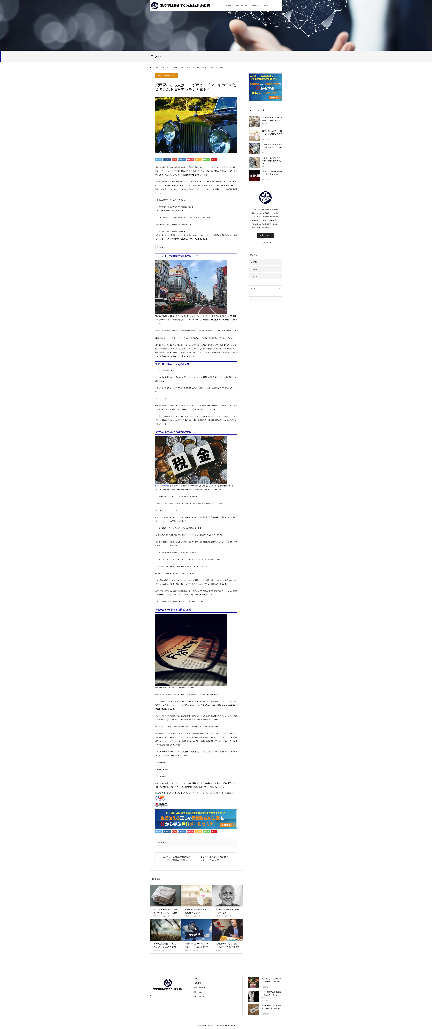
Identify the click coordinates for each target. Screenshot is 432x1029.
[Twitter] (260, 241)
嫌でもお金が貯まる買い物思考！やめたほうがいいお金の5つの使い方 (165, 913)
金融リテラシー (241, 6)
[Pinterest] (267, 241)
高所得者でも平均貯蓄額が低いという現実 (227, 911)
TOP (196, 978)
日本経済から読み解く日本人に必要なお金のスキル (196, 911)
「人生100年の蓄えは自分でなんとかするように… (271, 995)
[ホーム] (150, 67)
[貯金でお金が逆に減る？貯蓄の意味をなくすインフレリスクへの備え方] (254, 162)
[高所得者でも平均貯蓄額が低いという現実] (227, 895)
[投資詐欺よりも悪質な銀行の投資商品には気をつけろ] (253, 982)
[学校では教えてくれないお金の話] (181, 6)
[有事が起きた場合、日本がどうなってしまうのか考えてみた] (165, 930)
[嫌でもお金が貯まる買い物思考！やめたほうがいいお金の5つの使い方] (165, 895)
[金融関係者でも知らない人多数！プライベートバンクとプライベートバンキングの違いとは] (254, 148)
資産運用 (255, 6)
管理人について (265, 235)
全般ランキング (160, 807)
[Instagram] (264, 241)
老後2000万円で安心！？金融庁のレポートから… (272, 119)
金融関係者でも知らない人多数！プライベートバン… (272, 147)
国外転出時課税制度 (162, 486)
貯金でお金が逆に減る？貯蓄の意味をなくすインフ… (272, 161)
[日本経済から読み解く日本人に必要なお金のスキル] (196, 895)
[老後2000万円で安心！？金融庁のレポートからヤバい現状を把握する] (254, 121)
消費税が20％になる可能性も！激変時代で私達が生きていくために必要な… (227, 947)
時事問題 (254, 262)
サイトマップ (199, 997)
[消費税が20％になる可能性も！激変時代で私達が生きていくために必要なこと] (227, 930)
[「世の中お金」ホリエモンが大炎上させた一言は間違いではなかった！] (196, 930)
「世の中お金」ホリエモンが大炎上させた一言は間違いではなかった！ (196, 947)
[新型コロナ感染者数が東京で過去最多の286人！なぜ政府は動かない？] (254, 175)
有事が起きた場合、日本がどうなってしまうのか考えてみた (165, 947)
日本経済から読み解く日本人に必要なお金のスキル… (272, 134)
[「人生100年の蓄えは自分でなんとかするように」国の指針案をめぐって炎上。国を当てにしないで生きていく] (253, 996)
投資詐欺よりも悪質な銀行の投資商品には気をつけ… (271, 981)
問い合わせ (198, 992)
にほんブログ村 (160, 800)
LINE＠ (265, 6)
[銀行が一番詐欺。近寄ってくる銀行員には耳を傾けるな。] (253, 1009)
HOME (228, 6)
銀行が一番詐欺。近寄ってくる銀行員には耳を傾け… (271, 1008)
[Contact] (270, 241)
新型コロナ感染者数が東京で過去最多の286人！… (272, 174)
